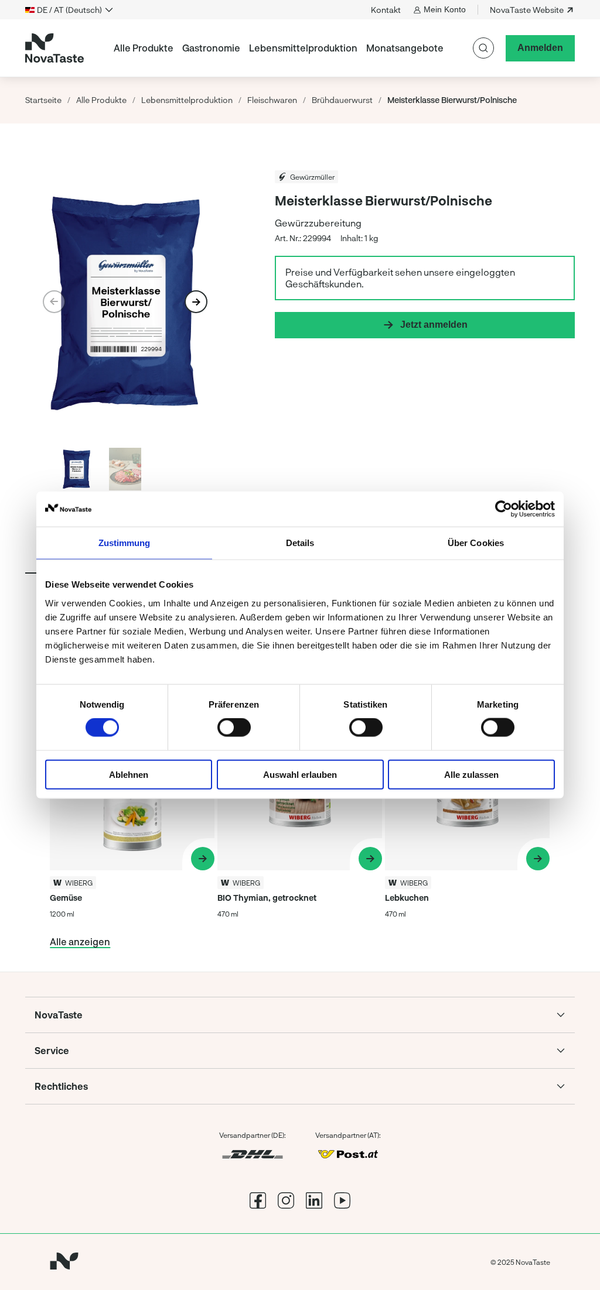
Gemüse (66, 898)
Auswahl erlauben (300, 774)
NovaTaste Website (527, 10)
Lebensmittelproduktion (303, 47)
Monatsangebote (405, 47)
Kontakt (386, 10)
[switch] (234, 727)
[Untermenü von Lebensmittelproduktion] (362, 48)
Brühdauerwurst (342, 100)
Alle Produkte (143, 47)
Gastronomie (211, 47)
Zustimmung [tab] (124, 543)
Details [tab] (300, 543)
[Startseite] (54, 48)
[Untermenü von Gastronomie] (245, 48)
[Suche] (483, 48)
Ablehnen (128, 774)
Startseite (43, 100)
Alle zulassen (471, 774)
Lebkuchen (407, 898)
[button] (196, 301)
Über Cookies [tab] (476, 543)
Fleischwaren (272, 100)
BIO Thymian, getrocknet (266, 898)
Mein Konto (445, 9)
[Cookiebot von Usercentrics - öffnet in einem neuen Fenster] (503, 509)
